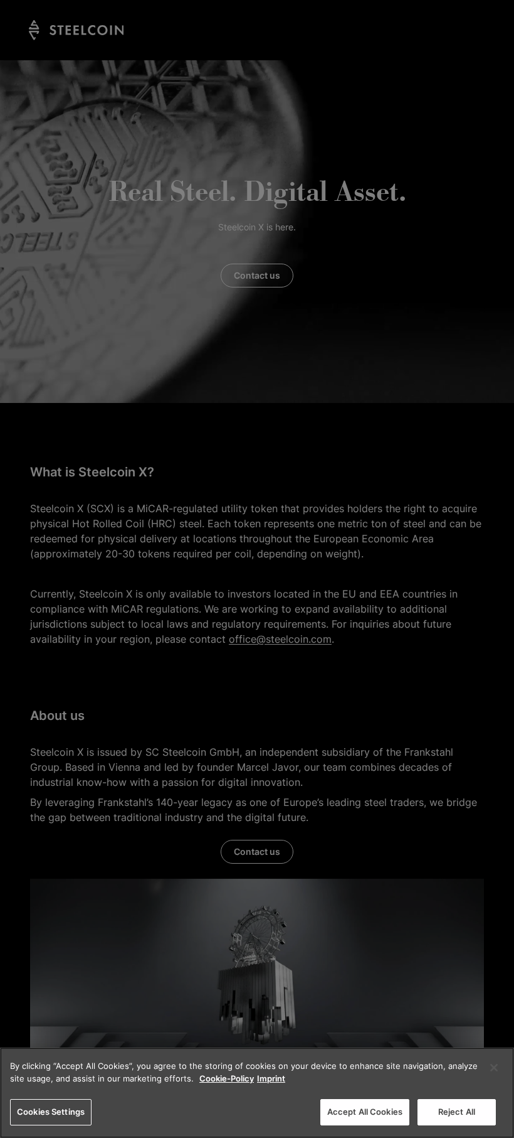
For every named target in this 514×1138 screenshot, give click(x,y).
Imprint (271, 1078)
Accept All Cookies (364, 1112)
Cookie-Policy (226, 1078)
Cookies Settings (51, 1112)
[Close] (494, 1068)
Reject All (456, 1112)
